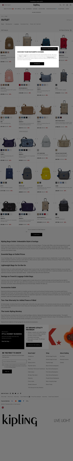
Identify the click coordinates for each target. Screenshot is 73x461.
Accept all (37, 63)
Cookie (25, 55)
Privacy (20, 55)
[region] (37, 56)
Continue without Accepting (49, 48)
